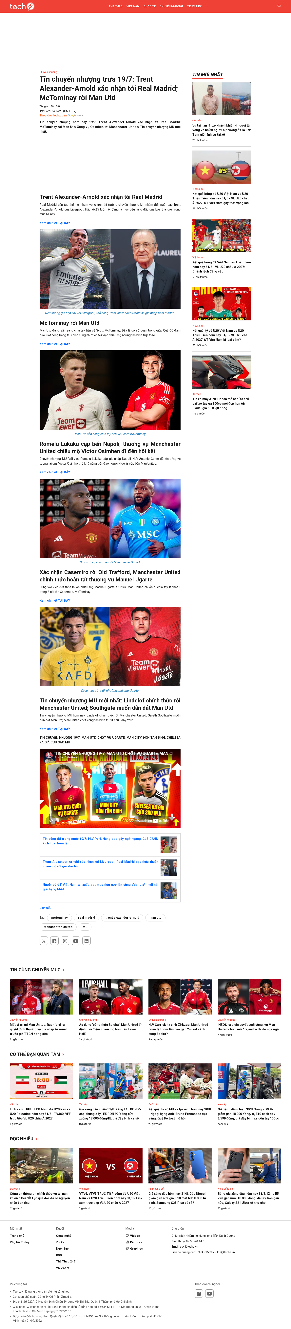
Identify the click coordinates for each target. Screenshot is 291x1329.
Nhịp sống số (156, 1188)
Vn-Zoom (62, 1268)
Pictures (136, 1242)
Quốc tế (150, 6)
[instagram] (65, 940)
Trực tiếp (194, 6)
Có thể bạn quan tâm (36, 1054)
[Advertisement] (110, 165)
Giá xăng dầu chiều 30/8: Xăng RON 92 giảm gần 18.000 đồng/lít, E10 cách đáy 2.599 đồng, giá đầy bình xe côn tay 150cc (248, 1113)
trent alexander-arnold (122, 917)
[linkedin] (86, 940)
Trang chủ (17, 1236)
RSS (59, 1255)
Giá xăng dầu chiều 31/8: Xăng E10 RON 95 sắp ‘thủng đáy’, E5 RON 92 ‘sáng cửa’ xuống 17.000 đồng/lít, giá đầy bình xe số (110, 1113)
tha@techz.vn (226, 1252)
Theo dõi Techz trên (53, 115)
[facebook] (54, 940)
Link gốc (45, 908)
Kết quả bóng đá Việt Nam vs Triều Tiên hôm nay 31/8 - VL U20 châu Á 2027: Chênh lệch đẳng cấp (221, 266)
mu (85, 927)
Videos (135, 1236)
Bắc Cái (55, 106)
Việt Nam (133, 6)
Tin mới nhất (207, 74)
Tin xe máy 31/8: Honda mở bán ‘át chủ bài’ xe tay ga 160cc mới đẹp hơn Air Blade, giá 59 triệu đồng (220, 403)
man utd (155, 917)
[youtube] (76, 940)
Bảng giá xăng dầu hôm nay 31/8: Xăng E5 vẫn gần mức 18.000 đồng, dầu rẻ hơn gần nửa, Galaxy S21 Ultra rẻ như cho (248, 1198)
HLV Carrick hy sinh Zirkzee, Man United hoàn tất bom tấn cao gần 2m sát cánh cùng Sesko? (178, 1029)
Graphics (136, 1248)
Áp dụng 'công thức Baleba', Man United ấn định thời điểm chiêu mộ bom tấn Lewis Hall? (110, 1029)
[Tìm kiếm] (277, 6)
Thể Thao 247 (65, 1261)
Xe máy (196, 394)
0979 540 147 (195, 1241)
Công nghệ (63, 1236)
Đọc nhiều (22, 1138)
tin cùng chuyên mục (36, 970)
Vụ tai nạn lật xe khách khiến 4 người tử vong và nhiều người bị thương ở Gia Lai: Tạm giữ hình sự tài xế (221, 130)
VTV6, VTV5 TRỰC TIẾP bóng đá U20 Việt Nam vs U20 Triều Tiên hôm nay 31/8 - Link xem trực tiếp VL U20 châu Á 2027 (110, 1198)
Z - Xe (60, 1242)
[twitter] (44, 940)
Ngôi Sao (62, 1248)
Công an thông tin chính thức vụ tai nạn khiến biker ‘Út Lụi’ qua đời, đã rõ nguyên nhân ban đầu (40, 1198)
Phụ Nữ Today (19, 1242)
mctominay (59, 917)
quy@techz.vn (189, 1246)
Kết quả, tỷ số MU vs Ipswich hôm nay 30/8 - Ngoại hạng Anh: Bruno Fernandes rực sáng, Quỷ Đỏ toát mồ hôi (179, 1113)
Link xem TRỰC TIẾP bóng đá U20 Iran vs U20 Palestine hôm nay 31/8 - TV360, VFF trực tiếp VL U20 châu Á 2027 (40, 1113)
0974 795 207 (205, 1252)
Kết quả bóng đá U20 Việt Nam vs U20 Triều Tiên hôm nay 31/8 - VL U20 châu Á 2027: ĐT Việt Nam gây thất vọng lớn (220, 198)
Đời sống (197, 120)
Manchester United (58, 927)
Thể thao (116, 6)
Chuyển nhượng (171, 6)
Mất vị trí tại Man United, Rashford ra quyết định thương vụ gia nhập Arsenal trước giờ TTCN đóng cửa (38, 1029)
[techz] (22, 6)
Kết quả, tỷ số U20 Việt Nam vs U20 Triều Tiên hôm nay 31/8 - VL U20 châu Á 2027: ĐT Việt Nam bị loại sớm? (220, 335)
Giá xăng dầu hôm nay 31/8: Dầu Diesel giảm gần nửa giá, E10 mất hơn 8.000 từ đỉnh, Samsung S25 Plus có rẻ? (177, 1198)
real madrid (86, 917)
